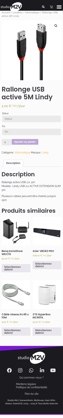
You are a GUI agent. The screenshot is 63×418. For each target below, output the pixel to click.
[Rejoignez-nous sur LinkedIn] (42, 370)
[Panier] (51, 7)
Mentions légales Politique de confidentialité (31, 386)
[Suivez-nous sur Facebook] (9, 370)
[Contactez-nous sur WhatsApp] (31, 370)
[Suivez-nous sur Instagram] (20, 370)
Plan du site (31, 393)
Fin (3, 126)
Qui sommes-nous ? (31, 377)
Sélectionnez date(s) (12, 268)
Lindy (45, 152)
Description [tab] (13, 163)
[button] (59, 7)
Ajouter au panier (25, 141)
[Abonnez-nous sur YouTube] (53, 370)
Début (5, 113)
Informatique (22, 152)
